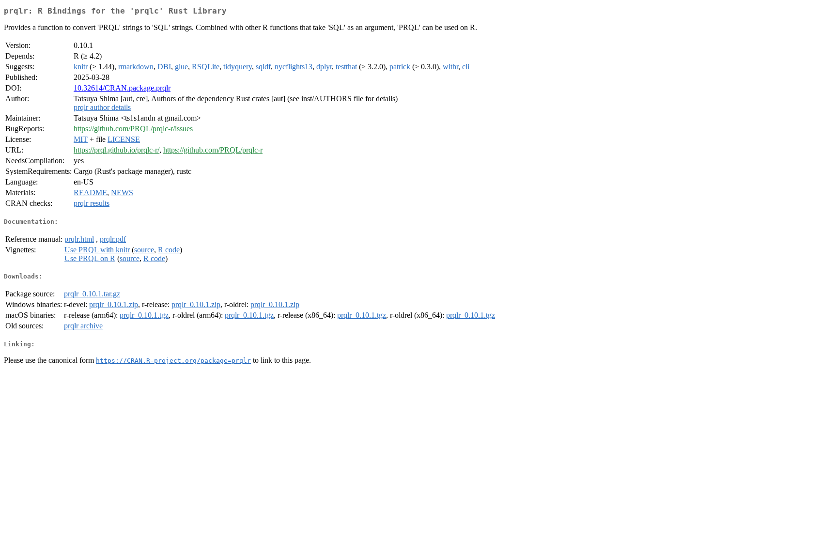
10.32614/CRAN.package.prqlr (122, 88)
